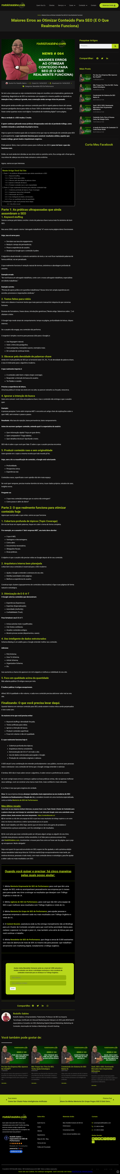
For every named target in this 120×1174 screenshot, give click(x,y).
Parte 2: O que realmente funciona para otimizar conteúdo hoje (25, 187)
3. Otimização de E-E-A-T (15, 194)
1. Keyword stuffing (14, 176)
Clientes (51, 5)
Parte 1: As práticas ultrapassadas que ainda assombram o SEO (25, 173)
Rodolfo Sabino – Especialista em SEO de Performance (18, 1139)
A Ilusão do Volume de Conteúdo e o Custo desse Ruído (105, 128)
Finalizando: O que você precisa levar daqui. (19, 201)
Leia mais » (4, 1083)
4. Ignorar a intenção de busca (17, 183)
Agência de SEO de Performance (24, 902)
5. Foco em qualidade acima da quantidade (21, 199)
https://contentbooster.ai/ (46, 815)
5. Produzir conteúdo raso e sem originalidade (22, 185)
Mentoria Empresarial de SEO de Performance (29, 886)
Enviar (13, 988)
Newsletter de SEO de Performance (25, 939)
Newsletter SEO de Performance (43, 86)
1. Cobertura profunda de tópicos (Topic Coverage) (23, 190)
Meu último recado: (15, 204)
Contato (93, 5)
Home (39, 15)
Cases (71, 5)
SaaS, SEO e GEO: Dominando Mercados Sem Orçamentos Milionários (103, 107)
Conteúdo (82, 5)
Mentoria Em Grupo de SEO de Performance (28, 911)
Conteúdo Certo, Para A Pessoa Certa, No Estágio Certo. (103, 118)
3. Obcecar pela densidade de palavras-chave (22, 180)
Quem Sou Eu (40, 5)
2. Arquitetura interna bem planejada (19, 192)
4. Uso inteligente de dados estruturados (20, 197)
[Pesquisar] (115, 46)
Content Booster (13, 924)
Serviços (61, 5)
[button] (32, 1005)
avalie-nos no (15, 1151)
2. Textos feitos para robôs (16, 178)
